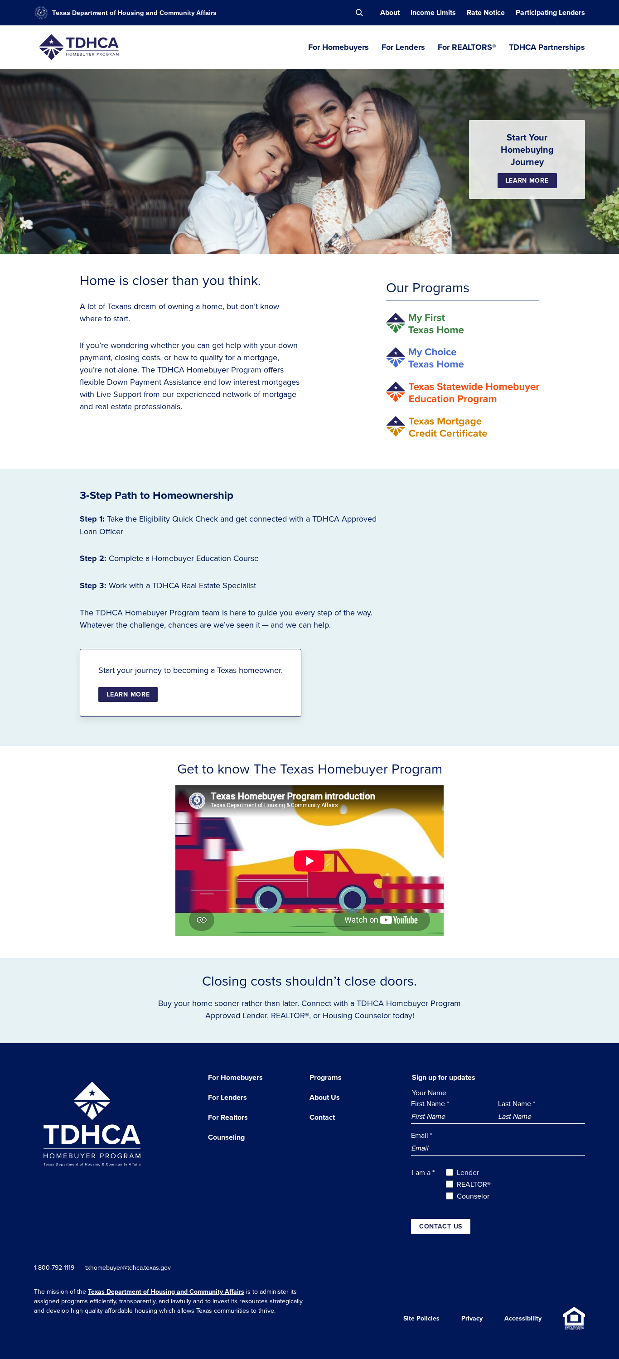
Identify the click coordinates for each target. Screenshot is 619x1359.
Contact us (440, 1226)
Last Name (516, 1103)
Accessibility (523, 1318)
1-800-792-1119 (54, 1267)
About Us (325, 1097)
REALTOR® (474, 1184)
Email (421, 1135)
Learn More (527, 180)
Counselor (473, 1196)
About (390, 12)
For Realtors (228, 1117)
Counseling (226, 1137)
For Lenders (403, 47)
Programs (326, 1077)
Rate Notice (486, 12)
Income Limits (433, 12)
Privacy (472, 1318)
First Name (430, 1103)
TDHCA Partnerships (547, 47)
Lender (468, 1172)
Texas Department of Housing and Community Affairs (166, 1291)
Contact (322, 1117)
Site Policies (421, 1318)
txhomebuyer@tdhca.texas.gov (128, 1267)
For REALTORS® (467, 47)
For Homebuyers (338, 47)
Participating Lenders (550, 12)
